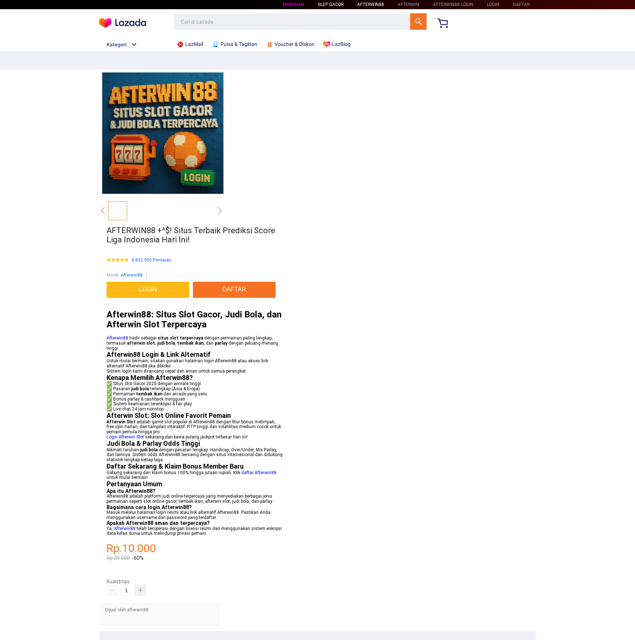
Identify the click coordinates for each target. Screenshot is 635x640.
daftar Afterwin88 (258, 472)
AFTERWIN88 (370, 4)
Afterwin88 (132, 275)
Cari (418, 21)
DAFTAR (521, 4)
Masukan (293, 4)
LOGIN (493, 4)
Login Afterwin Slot (125, 437)
